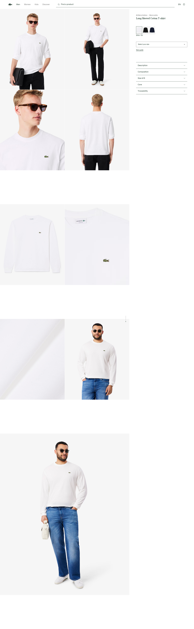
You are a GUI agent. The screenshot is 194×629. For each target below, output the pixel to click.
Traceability (143, 91)
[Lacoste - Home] (10, 4)
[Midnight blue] (152, 30)
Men (18, 4)
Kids (36, 4)
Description (143, 65)
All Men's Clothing (141, 15)
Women (27, 4)
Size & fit (141, 78)
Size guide (139, 50)
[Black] (146, 30)
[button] (184, 4)
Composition (143, 72)
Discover (46, 4)
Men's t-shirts (153, 15)
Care (140, 85)
